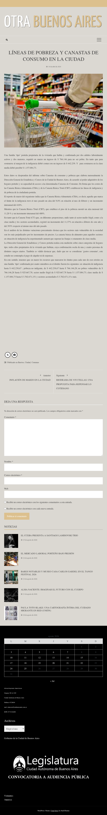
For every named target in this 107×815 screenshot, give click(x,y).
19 (39, 662)
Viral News (54, 810)
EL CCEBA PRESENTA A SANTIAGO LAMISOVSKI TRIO (49, 535)
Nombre (8, 461)
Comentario (10, 417)
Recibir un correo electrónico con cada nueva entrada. (30, 508)
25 (25, 668)
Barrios (21, 362)
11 (25, 657)
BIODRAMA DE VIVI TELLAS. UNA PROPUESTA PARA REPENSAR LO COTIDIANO (74, 382)
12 (39, 657)
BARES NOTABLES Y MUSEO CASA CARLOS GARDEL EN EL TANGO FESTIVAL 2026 (57, 573)
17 (11, 662)
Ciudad (28, 362)
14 (67, 657)
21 (67, 662)
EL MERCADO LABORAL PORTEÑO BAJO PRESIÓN (47, 553)
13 (53, 657)
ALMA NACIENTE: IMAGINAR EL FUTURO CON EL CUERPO (52, 589)
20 (53, 662)
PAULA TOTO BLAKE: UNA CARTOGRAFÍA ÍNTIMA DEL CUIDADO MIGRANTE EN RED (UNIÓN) (56, 609)
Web (6, 488)
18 (25, 662)
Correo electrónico (13, 475)
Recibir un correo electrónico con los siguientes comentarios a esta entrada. (39, 502)
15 (82, 657)
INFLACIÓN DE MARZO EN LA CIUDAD (30, 377)
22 (82, 662)
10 (11, 657)
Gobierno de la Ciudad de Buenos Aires (21, 738)
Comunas (35, 362)
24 (11, 668)
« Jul (52, 680)
